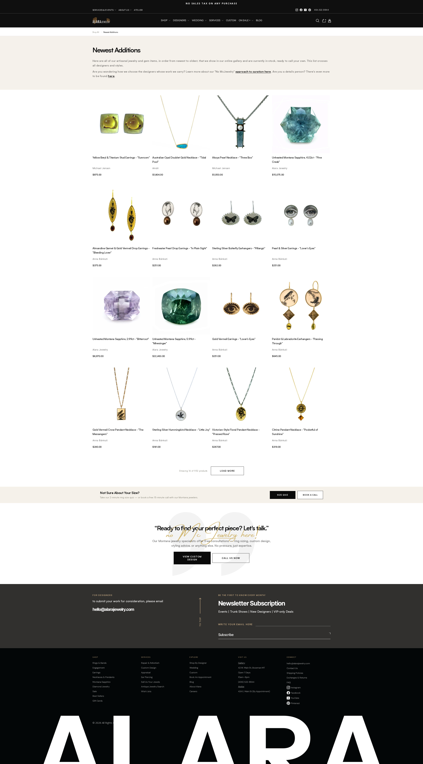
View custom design (192, 558)
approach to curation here (253, 71)
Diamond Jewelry (101, 686)
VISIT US (242, 657)
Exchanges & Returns (297, 677)
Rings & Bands (100, 663)
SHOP (164, 20)
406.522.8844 (321, 10)
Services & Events (103, 10)
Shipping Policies (295, 673)
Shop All (96, 32)
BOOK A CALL (310, 495)
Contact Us (292, 668)
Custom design (148, 667)
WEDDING (198, 20)
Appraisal (146, 672)
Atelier (138, 10)
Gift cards (98, 700)
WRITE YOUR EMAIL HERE (235, 624)
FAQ (289, 682)
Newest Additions (110, 32)
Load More (227, 471)
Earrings (96, 672)
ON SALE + (245, 20)
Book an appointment (200, 677)
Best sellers (98, 696)
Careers (193, 691)
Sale (95, 691)
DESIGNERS (180, 20)
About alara (195, 686)
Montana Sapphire (101, 682)
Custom (193, 672)
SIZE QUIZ (282, 495)
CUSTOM (231, 20)
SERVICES (215, 20)
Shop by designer (198, 663)
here (111, 76)
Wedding (194, 667)
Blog (259, 20)
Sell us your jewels (150, 682)
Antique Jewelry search (152, 686)
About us (123, 10)
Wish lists (146, 691)
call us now (231, 557)
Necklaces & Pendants (104, 677)
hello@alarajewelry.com (113, 609)
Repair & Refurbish (150, 663)
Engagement (99, 667)
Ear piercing (147, 677)
